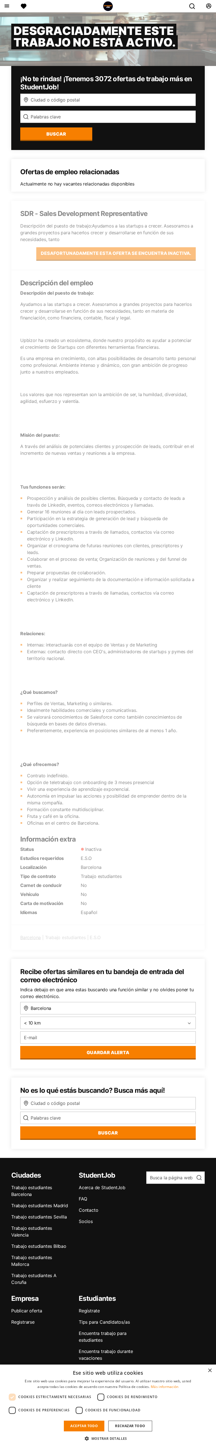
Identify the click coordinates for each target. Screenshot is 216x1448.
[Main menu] (6, 6)
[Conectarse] (208, 6)
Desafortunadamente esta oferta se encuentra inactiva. (116, 253)
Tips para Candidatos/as (104, 1322)
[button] (108, 1438)
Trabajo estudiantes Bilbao (38, 1246)
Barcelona (30, 937)
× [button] (210, 1370)
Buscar (56, 134)
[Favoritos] (24, 6)
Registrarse (23, 1322)
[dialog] (108, 1406)
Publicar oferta (26, 1311)
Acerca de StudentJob (102, 1187)
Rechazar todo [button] (130, 1425)
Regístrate (89, 1311)
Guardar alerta (108, 1052)
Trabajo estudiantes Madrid (39, 1205)
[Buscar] (194, 6)
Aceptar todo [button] (84, 1425)
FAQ (83, 1199)
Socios (86, 1221)
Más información (165, 1386)
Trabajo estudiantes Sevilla (39, 1217)
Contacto (88, 1210)
